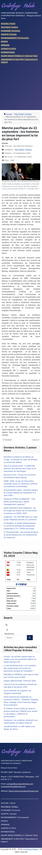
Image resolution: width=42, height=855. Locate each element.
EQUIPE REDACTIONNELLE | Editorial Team (19, 56)
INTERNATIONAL (8, 52)
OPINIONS (5, 45)
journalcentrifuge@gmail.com (13, 786)
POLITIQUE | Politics (9, 27)
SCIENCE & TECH (8, 49)
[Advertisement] (21, 88)
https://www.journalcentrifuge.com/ (24, 791)
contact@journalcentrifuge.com (19, 784)
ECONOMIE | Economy (10, 31)
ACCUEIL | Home (8, 24)
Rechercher (9, 634)
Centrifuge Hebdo (30, 849)
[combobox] (16, 637)
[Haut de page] (38, 851)
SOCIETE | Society (9, 34)
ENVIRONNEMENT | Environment (15, 38)
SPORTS (4, 42)
